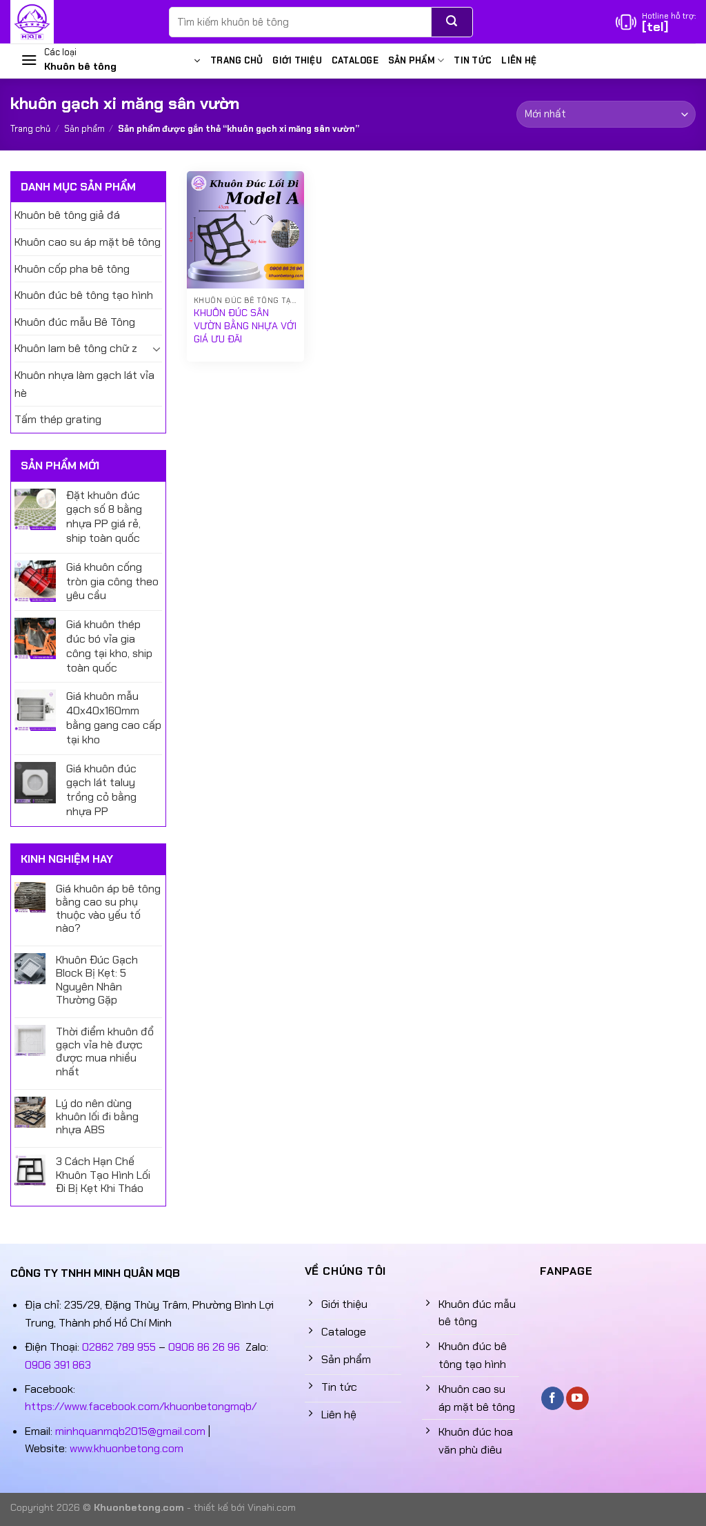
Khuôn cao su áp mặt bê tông (87, 242)
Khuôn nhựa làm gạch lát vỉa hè (84, 384)
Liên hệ (518, 60)
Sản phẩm (411, 60)
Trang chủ (236, 60)
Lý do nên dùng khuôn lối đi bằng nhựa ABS (97, 1117)
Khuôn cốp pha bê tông (72, 269)
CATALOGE (355, 60)
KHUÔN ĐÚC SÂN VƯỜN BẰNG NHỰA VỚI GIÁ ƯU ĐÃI (245, 325)
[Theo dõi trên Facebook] (552, 1398)
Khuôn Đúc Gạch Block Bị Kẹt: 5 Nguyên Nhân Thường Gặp (97, 979)
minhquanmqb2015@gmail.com (130, 1431)
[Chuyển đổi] (156, 348)
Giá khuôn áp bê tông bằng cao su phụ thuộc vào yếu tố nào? (108, 908)
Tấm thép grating (57, 419)
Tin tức (473, 60)
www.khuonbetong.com (126, 1448)
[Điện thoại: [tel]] (656, 22)
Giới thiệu (297, 60)
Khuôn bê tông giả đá (67, 215)
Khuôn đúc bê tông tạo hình (83, 295)
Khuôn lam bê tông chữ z (75, 348)
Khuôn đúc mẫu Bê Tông (74, 322)
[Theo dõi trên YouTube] (577, 1398)
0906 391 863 (58, 1365)
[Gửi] (452, 22)
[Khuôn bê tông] (79, 21)
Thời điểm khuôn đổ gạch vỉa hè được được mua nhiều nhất (105, 1051)
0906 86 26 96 (204, 1347)
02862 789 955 (119, 1347)
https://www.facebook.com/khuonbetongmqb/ (140, 1406)
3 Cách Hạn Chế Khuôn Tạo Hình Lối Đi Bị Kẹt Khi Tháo (103, 1175)
